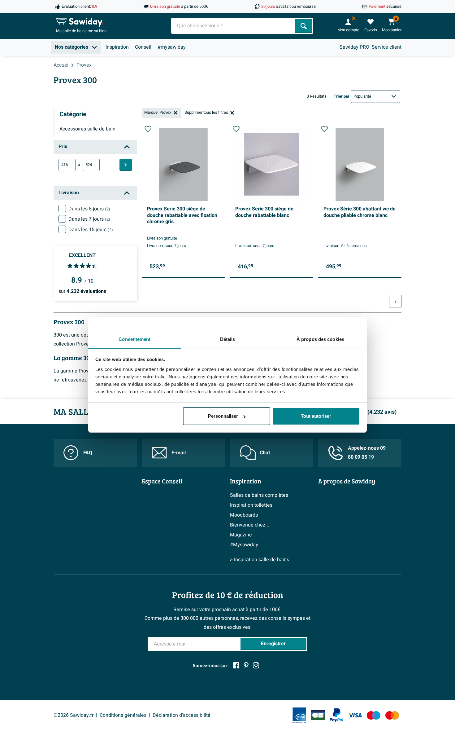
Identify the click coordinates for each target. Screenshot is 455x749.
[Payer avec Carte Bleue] (318, 715)
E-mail (178, 452)
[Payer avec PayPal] (336, 715)
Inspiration (117, 47)
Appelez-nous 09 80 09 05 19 (367, 452)
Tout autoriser (316, 416)
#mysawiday (172, 47)
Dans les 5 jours (89, 209)
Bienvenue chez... (249, 525)
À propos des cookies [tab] (320, 339)
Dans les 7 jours (89, 219)
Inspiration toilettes (251, 505)
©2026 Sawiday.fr (73, 715)
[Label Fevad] (299, 715)
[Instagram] (256, 665)
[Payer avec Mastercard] (392, 715)
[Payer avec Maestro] (373, 715)
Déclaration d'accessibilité (181, 715)
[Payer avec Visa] (355, 715)
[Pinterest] (246, 665)
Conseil (143, 47)
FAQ (87, 452)
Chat (265, 452)
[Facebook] (236, 665)
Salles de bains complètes (259, 495)
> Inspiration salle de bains (259, 559)
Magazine (241, 535)
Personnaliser (223, 416)
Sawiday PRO (354, 47)
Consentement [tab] (134, 339)
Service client (386, 47)
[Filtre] (125, 165)
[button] (148, 129)
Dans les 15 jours (90, 229)
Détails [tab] (227, 339)
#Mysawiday (244, 545)
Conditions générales (123, 715)
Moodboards (244, 515)
